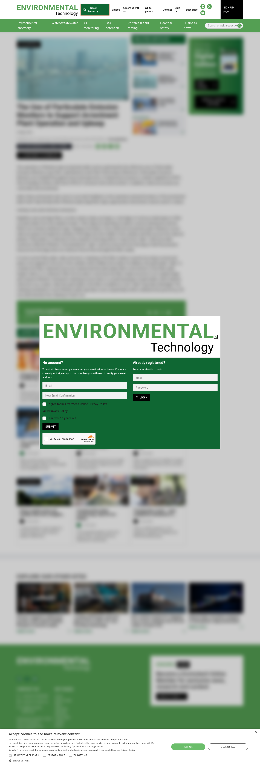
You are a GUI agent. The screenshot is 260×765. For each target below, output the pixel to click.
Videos (116, 9)
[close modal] (216, 337)
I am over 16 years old (61, 418)
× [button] (256, 732)
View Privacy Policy (55, 411)
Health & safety (166, 25)
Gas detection (112, 25)
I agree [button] (188, 746)
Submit (50, 426)
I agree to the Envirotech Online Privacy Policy (77, 404)
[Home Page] (47, 9)
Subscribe (192, 9)
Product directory (92, 9)
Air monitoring (91, 25)
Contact (167, 9)
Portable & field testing (138, 25)
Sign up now (228, 9)
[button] (10, 755)
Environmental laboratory (27, 25)
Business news (190, 25)
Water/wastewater (65, 23)
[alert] (130, 747)
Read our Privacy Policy (123, 749)
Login (144, 397)
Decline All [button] (228, 746)
